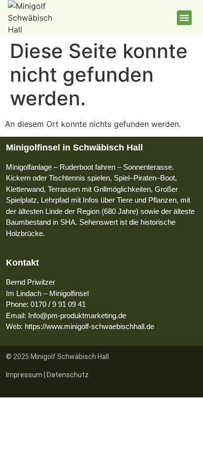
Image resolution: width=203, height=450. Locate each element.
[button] (184, 17)
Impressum (24, 375)
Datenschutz (68, 375)
